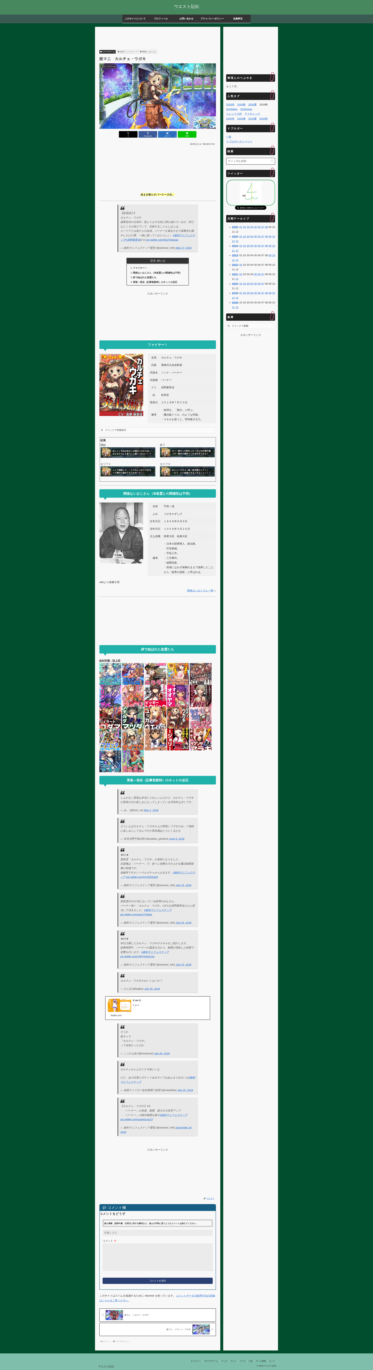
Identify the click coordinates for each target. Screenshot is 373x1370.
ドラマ (243, 1361)
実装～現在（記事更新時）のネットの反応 (155, 282)
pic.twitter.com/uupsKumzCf (136, 1119)
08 (266, 227)
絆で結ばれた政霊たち (144, 277)
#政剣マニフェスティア (158, 910)
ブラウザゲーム (109, 52)
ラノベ (272, 1361)
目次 (153, 260)
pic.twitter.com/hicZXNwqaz (162, 239)
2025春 (241, 118)
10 (273, 236)
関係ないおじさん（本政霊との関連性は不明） (157, 272)
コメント (109, 1240)
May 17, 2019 (184, 247)
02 (244, 227)
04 (251, 227)
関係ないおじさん (149, 52)
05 (255, 227)
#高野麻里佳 (133, 239)
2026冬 (230, 104)
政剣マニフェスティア (129, 52)
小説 (251, 1361)
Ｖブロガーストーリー (239, 141)
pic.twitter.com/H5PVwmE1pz (137, 956)
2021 (235, 274)
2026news (246, 109)
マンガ (224, 1361)
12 (236, 241)
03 (248, 227)
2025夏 (252, 118)
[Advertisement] (157, 38)
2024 (235, 245)
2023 (235, 255)
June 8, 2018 (176, 838)
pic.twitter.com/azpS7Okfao (136, 914)
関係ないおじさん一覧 (200, 590)
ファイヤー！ (140, 268)
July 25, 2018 (183, 885)
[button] (272, 161)
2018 (235, 302)
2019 (235, 293)
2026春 (241, 104)
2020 (235, 283)
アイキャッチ (252, 113)
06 (259, 227)
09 (270, 236)
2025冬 (230, 118)
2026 (235, 227)
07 (262, 227)
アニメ (233, 1361)
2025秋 (263, 118)
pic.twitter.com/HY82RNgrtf (142, 877)
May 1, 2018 (151, 810)
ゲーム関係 (261, 1361)
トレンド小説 (234, 113)
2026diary (232, 109)
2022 (235, 264)
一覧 (228, 136)
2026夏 (252, 104)
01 (240, 227)
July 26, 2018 (162, 1053)
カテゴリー (196, 1361)
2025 (235, 236)
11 (233, 241)
